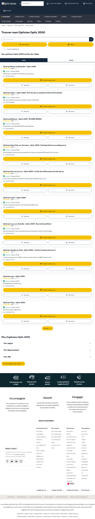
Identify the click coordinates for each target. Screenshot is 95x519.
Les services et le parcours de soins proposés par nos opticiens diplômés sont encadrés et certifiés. (47, 405)
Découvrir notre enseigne (46, 420)
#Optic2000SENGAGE (61, 497)
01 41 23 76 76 (18, 452)
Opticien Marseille (55, 513)
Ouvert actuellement (13, 49)
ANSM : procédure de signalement (79, 497)
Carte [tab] (71, 60)
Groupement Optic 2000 (35, 497)
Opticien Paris (20, 513)
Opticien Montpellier (22, 516)
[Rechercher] (91, 39)
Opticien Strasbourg (73, 513)
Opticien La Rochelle (73, 516)
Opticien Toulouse (28, 513)
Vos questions (85, 428)
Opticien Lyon (47, 513)
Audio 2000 (39, 464)
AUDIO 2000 (11, 497)
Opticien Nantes (64, 513)
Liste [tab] (24, 60)
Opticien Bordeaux (38, 513)
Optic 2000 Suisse (21, 497)
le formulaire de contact (19, 454)
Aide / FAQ (84, 431)
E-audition (38, 467)
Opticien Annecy (56, 516)
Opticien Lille (39, 516)
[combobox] (32, 3)
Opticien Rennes (31, 516)
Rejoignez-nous (39, 456)
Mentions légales (48, 497)
